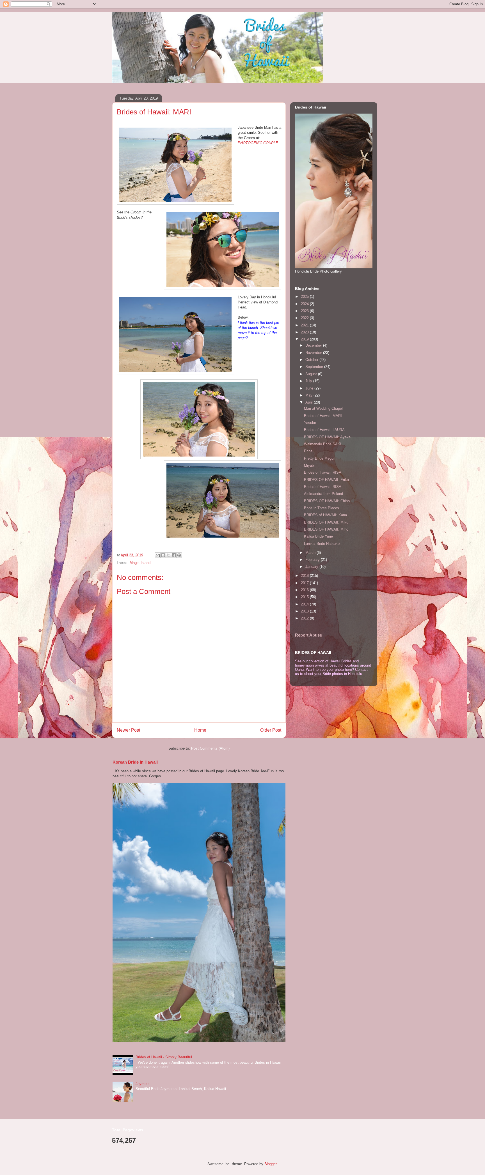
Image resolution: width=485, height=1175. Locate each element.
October (312, 360)
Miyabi (309, 465)
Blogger (270, 1164)
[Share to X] (168, 555)
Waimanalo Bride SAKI (322, 444)
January (312, 567)
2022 (305, 318)
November (314, 353)
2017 (305, 583)
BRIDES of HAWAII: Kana (325, 515)
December (314, 345)
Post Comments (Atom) (210, 748)
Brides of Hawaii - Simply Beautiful (164, 1057)
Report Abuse (308, 635)
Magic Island (140, 563)
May (309, 395)
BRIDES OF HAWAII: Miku (326, 522)
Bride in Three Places (321, 508)
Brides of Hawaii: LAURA (324, 430)
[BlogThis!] (163, 555)
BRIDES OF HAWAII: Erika (326, 480)
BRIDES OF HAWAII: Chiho (327, 501)
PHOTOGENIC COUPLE (258, 143)
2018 (305, 575)
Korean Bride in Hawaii (135, 762)
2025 (305, 296)
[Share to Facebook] (174, 555)
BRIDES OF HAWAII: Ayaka (327, 437)
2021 (305, 325)
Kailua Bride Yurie (318, 536)
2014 (305, 604)
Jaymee (142, 1084)
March (311, 552)
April (309, 402)
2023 (305, 311)
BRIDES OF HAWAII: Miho (326, 529)
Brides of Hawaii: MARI (323, 416)
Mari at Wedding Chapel (323, 408)
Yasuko (310, 423)
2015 (305, 597)
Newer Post (128, 730)
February (313, 559)
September (314, 367)
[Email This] (158, 555)
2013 (305, 611)
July (309, 381)
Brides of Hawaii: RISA (322, 472)
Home (200, 730)
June (309, 388)
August (311, 374)
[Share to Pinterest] (179, 555)
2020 (305, 332)
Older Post (270, 730)
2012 (305, 618)
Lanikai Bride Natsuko (322, 544)
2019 (305, 339)
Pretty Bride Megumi (320, 458)
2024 (305, 304)
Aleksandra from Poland (323, 494)
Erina (308, 451)
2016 (305, 590)
